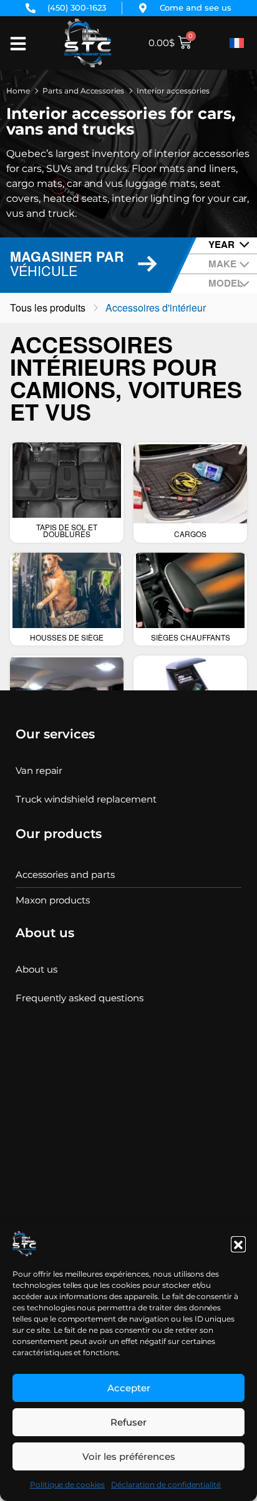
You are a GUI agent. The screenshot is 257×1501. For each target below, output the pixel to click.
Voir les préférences (128, 1456)
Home (18, 90)
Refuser (128, 1422)
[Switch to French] (236, 43)
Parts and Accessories (83, 90)
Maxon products (53, 900)
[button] (238, 1243)
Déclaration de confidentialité (166, 1484)
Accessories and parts (65, 874)
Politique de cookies (67, 1484)
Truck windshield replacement (86, 799)
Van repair (39, 770)
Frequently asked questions (79, 998)
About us (36, 969)
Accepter (128, 1388)
